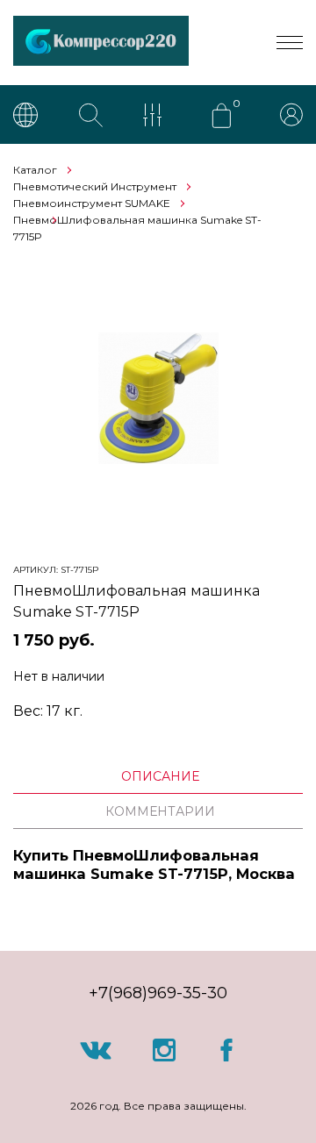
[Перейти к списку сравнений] (156, 117)
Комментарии (160, 811)
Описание (160, 776)
